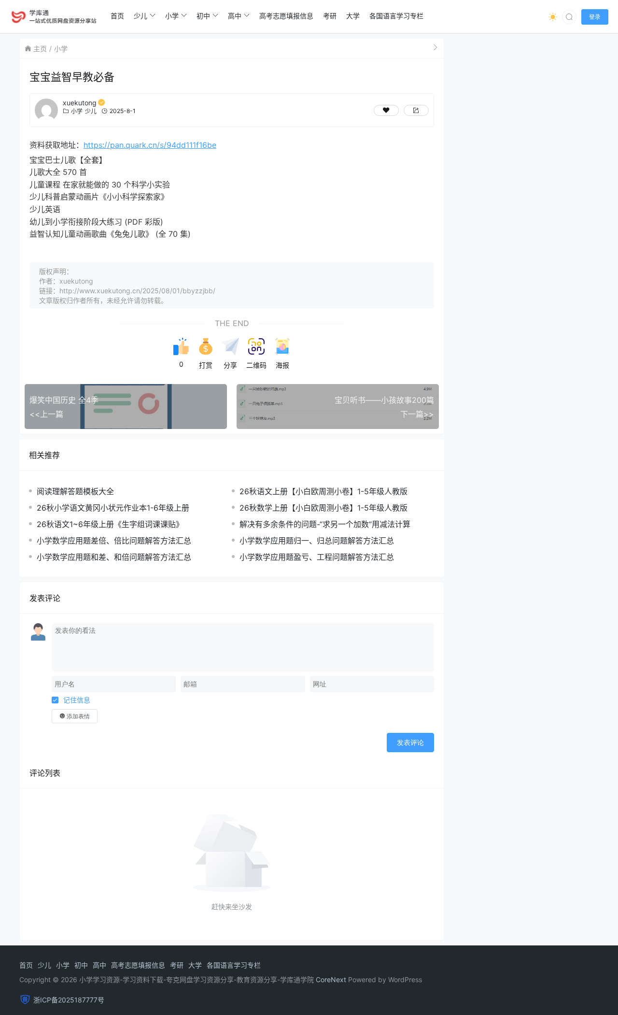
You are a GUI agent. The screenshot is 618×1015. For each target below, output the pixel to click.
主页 (40, 48)
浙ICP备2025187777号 (68, 1000)
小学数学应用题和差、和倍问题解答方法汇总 (114, 557)
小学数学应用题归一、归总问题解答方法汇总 (316, 540)
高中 (99, 965)
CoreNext (331, 979)
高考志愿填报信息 (138, 965)
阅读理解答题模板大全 (75, 491)
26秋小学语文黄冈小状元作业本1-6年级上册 (113, 508)
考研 (176, 965)
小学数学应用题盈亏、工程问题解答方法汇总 (316, 557)
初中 (81, 965)
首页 (26, 965)
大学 (195, 965)
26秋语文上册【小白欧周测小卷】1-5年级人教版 (323, 491)
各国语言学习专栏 (234, 965)
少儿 (91, 111)
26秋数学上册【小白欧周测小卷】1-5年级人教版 (323, 508)
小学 (61, 48)
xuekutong (80, 103)
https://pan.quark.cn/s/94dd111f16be (150, 145)
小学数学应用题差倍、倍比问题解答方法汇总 (114, 540)
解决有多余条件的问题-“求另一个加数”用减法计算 (324, 524)
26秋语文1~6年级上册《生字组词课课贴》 (110, 524)
